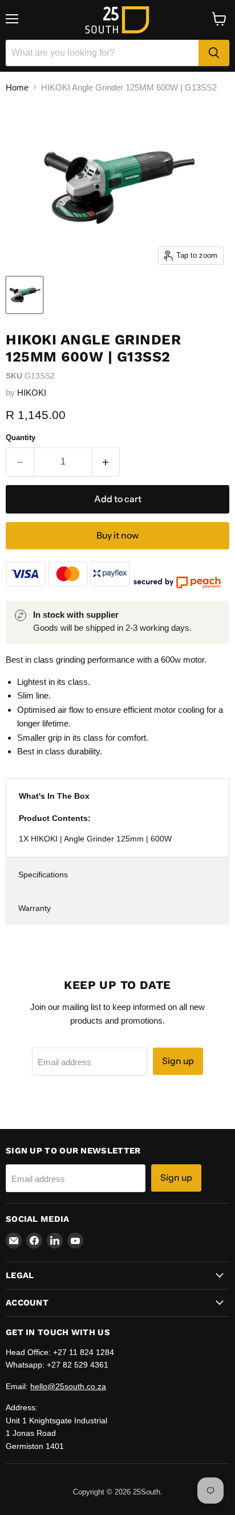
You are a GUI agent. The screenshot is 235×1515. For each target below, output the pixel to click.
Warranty (34, 908)
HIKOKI (31, 392)
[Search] (213, 53)
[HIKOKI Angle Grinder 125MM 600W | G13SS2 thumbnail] (24, 295)
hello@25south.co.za (68, 1386)
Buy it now (117, 535)
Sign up (178, 1061)
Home (17, 87)
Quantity (20, 437)
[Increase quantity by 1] (106, 461)
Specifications (43, 874)
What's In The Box (54, 795)
